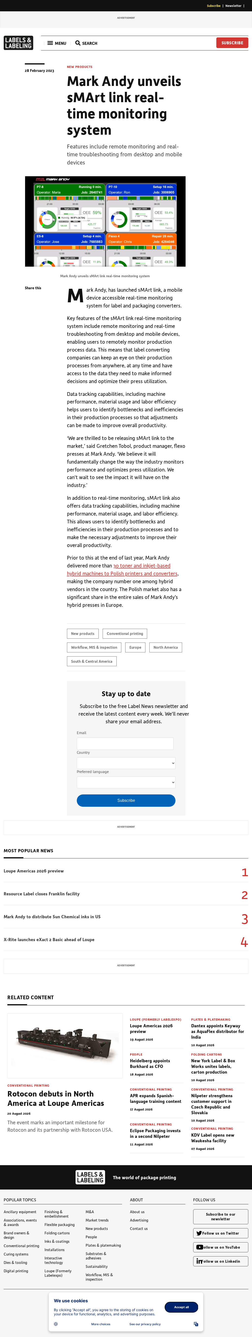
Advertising (139, 1220)
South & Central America (91, 661)
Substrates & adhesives (96, 1255)
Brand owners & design (16, 1235)
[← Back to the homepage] (18, 48)
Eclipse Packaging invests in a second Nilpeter (155, 1133)
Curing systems (16, 1254)
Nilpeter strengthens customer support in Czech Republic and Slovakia (212, 1104)
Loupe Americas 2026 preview (34, 871)
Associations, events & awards (20, 1222)
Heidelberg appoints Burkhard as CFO (150, 1063)
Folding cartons (206, 1054)
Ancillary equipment (20, 1211)
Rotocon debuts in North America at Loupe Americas (55, 1098)
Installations (54, 1249)
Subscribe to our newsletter (221, 1216)
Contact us (139, 1228)
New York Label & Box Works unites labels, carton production (213, 1066)
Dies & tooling (15, 1262)
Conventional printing (125, 633)
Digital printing (16, 1270)
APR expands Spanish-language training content (155, 1098)
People (136, 1054)
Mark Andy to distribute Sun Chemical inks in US (52, 916)
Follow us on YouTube (220, 1247)
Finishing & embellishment (57, 1214)
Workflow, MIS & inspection (94, 647)
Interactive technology (54, 1260)
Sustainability (97, 1266)
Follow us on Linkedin (220, 1261)
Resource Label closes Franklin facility (42, 894)
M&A (90, 1211)
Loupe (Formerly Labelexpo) (155, 1019)
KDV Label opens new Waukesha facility (212, 1138)
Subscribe (213, 5)
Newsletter (233, 5)
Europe (135, 647)
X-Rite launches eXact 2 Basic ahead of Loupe (49, 939)
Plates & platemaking (210, 1019)
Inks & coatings (57, 1241)
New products (80, 66)
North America (166, 647)
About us (137, 1211)
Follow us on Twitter (220, 1233)
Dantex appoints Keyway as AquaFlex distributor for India (217, 1031)
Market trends (97, 1220)
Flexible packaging (60, 1224)
